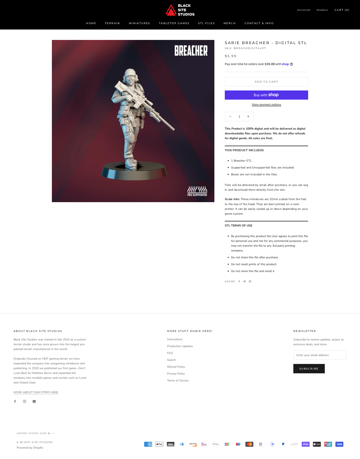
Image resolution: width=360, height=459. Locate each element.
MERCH (230, 23)
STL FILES (206, 23)
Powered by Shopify (30, 448)
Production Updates (180, 346)
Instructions (174, 339)
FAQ (170, 353)
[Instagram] (24, 401)
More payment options (266, 104)
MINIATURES (139, 23)
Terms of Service (178, 380)
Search (322, 10)
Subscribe (309, 368)
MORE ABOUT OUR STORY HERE (36, 392)
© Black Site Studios (35, 442)
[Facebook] (239, 281)
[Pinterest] (250, 281)
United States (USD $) (34, 433)
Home (91, 23)
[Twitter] (244, 281)
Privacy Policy (176, 374)
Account (304, 10)
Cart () (342, 9)
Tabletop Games (174, 23)
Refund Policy (176, 367)
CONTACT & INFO (259, 23)
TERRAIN (112, 23)
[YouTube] (34, 401)
